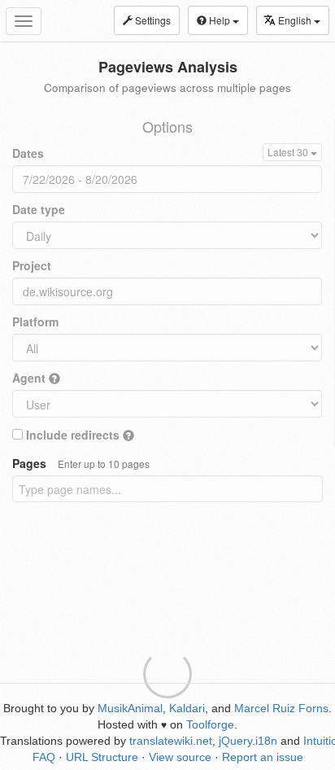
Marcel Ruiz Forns (281, 708)
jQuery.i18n (248, 740)
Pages (81, 463)
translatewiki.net (170, 740)
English (296, 20)
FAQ (44, 756)
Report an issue (262, 756)
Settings (152, 20)
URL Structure (102, 756)
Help (220, 20)
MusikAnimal (130, 708)
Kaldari (187, 708)
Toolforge (210, 724)
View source (180, 756)
